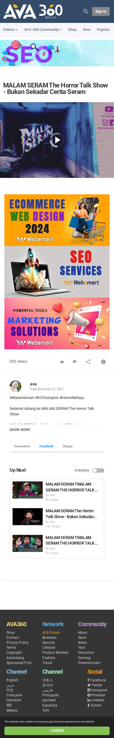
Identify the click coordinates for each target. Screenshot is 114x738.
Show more (20, 430)
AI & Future (51, 633)
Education (86, 653)
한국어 (47, 685)
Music (82, 633)
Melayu (12, 710)
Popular (103, 29)
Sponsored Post (19, 663)
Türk (45, 710)
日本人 (47, 680)
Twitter (96, 685)
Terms (11, 648)
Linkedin (97, 700)
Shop (72, 29)
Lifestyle (48, 648)
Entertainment (89, 663)
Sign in (100, 11)
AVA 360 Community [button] (41, 29)
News (82, 643)
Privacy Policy (17, 643)
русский (49, 700)
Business (49, 638)
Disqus (68, 446)
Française (14, 695)
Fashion (48, 658)
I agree (57, 730)
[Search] (85, 11)
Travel (47, 663)
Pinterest (98, 695)
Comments (22, 446)
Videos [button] (9, 29)
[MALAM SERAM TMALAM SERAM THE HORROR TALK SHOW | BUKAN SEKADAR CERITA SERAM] (28, 489)
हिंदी (9, 705)
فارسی (47, 690)
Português (50, 695)
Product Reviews (55, 653)
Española (49, 705)
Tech (81, 648)
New (87, 29)
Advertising (15, 658)
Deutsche (13, 700)
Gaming (84, 658)
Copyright (14, 653)
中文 (9, 690)
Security (48, 643)
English (12, 680)
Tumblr (95, 705)
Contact (12, 638)
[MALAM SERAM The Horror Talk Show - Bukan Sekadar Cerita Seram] (28, 516)
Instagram (99, 690)
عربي (10, 685)
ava (33, 384)
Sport (82, 638)
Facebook (46, 446)
